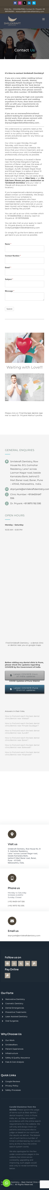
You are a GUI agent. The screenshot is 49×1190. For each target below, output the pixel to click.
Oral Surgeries (11, 1021)
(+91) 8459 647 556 (16, 901)
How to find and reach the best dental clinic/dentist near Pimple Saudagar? (22, 724)
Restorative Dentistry (15, 999)
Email (8, 267)
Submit (9, 309)
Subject (9, 279)
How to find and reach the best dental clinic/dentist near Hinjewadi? (22, 753)
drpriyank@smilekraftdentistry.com (30, 11)
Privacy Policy (11, 1086)
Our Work (9, 1040)
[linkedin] (27, 963)
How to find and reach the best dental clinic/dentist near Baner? (22, 739)
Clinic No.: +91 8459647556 (14, 9)
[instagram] (14, 963)
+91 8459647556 (34, 92)
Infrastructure (11, 1053)
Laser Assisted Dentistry (16, 1016)
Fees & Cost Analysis (14, 1062)
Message (9, 291)
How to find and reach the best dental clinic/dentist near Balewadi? (22, 746)
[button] (6, 1183)
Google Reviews (12, 1081)
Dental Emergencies (14, 1008)
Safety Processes (13, 1090)
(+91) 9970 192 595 (16, 905)
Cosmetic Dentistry (14, 1003)
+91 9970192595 (22, 218)
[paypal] (34, 963)
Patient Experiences (14, 1049)
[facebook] (7, 963)
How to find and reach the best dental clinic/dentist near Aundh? (22, 731)
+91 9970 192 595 (32, 503)
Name (8, 244)
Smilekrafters (11, 1044)
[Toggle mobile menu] (43, 19)
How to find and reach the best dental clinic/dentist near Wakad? (22, 717)
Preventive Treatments (15, 1012)
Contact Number (13, 256)
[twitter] (21, 963)
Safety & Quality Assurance (17, 1058)
